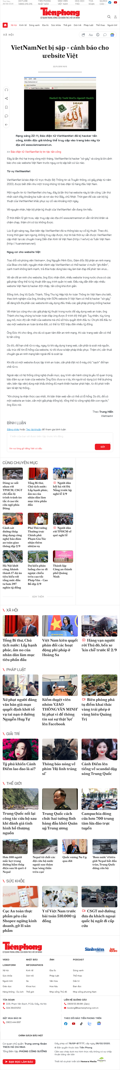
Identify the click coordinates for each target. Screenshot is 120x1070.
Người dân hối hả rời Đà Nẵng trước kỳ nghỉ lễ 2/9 (62, 488)
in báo (98, 35)
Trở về (6, 125)
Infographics (34, 965)
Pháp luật (88, 25)
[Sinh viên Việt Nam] (94, 950)
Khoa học (31, 986)
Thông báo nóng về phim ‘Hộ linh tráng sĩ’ (59, 768)
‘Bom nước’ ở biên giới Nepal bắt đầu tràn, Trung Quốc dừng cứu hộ (104, 862)
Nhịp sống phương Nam (84, 991)
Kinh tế (23, 25)
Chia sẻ (6, 98)
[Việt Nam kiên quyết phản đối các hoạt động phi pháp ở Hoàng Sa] (60, 626)
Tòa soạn (9, 999)
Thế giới (67, 25)
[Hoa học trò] (113, 950)
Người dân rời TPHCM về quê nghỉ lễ (62, 531)
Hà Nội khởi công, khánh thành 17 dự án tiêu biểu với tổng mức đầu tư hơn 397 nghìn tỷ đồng (12, 576)
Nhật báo (32, 959)
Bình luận (6, 116)
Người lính (113, 25)
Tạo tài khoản (33, 429)
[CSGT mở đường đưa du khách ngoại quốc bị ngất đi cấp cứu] (99, 896)
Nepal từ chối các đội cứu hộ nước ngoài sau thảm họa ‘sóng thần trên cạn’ (44, 864)
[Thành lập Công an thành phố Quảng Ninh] (63, 556)
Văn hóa (54, 981)
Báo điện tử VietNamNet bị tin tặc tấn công (36, 151)
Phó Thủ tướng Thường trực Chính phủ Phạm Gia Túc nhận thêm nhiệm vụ (37, 537)
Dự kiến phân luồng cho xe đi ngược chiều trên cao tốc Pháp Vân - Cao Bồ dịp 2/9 (38, 575)
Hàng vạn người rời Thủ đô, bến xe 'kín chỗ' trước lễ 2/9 (99, 645)
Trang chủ (5, 25)
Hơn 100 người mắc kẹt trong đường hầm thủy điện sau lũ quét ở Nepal (14, 864)
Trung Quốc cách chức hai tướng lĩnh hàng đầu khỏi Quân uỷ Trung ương (60, 821)
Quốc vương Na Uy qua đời (74, 858)
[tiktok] (83, 1024)
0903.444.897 (13, 1022)
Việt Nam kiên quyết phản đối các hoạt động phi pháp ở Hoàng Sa (60, 647)
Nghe (6, 90)
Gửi (103, 446)
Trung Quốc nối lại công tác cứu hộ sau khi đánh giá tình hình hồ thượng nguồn (20, 823)
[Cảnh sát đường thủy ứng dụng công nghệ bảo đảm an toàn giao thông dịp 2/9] (13, 519)
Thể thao (100, 25)
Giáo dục (7, 986)
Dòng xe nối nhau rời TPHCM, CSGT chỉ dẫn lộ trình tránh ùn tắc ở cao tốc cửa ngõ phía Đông (12, 495)
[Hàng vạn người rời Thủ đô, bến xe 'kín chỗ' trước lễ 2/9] (99, 626)
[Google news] (100, 1023)
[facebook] (110, 2)
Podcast (78, 959)
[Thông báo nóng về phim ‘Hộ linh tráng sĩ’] (60, 749)
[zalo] (91, 1023)
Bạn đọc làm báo (21, 1061)
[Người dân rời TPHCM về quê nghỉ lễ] (63, 519)
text (91, 35)
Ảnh (52, 959)
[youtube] (115, 2)
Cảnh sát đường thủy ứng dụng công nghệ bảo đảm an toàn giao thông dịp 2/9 (12, 537)
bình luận (105, 35)
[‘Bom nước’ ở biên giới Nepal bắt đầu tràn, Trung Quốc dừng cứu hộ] (105, 846)
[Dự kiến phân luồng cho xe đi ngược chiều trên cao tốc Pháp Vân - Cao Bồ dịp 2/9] (38, 556)
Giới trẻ (77, 25)
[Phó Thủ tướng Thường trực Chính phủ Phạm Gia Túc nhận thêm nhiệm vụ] (38, 519)
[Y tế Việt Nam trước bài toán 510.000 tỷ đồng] (60, 896)
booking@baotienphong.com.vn (82, 1007)
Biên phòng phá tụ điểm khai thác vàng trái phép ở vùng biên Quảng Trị (98, 709)
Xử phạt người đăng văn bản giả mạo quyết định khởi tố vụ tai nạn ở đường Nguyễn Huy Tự (20, 709)
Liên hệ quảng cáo (75, 999)
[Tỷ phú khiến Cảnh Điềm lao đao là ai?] (20, 749)
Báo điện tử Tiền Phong (60, 13)
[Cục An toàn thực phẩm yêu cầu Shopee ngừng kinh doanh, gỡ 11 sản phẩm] (20, 896)
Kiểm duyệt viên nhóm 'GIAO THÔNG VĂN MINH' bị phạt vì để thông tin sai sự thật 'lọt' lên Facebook (60, 711)
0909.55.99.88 (75, 1003)
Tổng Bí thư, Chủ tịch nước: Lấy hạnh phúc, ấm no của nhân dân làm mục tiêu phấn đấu (38, 494)
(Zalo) (87, 1003)
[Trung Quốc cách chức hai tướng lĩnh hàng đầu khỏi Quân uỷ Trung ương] (60, 799)
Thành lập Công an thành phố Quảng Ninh (62, 571)
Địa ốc (45, 25)
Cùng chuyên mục (20, 462)
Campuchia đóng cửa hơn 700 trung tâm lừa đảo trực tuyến (98, 821)
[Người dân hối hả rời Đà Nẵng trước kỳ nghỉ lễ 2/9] (63, 474)
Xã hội (14, 25)
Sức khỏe (56, 25)
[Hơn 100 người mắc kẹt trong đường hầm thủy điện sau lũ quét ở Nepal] (15, 846)
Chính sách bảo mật (30, 1035)
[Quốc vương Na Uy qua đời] (75, 846)
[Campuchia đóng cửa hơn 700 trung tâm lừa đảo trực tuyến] (99, 799)
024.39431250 (13, 1007)
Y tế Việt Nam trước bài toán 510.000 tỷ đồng (59, 916)
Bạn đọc (77, 986)
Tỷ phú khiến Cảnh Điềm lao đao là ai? (19, 766)
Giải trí (13, 733)
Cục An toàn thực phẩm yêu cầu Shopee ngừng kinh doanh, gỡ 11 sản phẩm (20, 921)
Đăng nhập (13, 429)
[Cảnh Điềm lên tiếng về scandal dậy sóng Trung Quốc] (99, 749)
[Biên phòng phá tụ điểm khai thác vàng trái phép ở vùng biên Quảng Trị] (99, 685)
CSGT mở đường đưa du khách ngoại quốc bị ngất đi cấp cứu (98, 918)
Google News (112, 35)
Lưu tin (6, 107)
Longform (9, 965)
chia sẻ (83, 35)
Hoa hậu (54, 986)
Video (6, 959)
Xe (27, 981)
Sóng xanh (34, 25)
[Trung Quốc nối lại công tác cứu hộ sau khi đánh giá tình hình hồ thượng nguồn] (20, 799)
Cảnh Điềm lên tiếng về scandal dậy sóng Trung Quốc (99, 768)
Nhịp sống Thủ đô (58, 991)
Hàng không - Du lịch (13, 991)
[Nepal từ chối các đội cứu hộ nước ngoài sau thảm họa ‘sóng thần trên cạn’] (45, 846)
